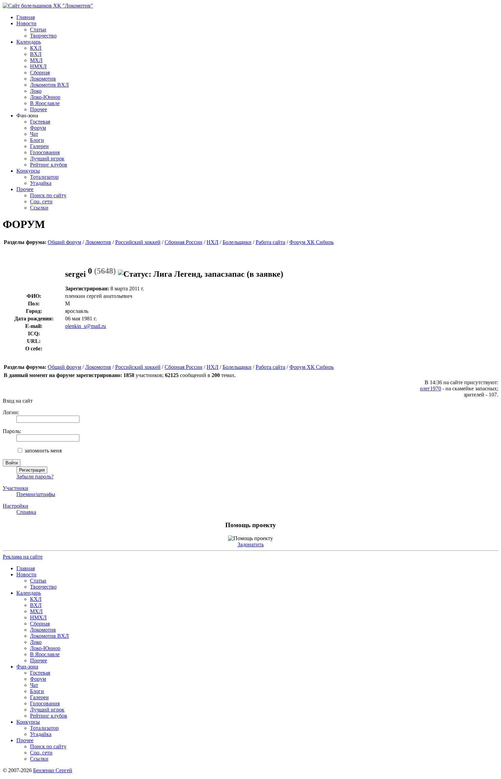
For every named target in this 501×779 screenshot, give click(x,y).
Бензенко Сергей (52, 770)
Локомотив (43, 79)
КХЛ (36, 48)
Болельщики (237, 242)
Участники (15, 488)
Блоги (37, 140)
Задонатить (251, 544)
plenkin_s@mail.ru (85, 326)
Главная (25, 17)
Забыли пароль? (35, 476)
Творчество (43, 36)
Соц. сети (41, 201)
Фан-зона (27, 666)
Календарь (28, 42)
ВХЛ (36, 54)
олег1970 (430, 388)
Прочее (38, 109)
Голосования (45, 152)
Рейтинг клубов (48, 165)
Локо (36, 91)
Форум (38, 128)
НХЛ (212, 242)
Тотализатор (44, 177)
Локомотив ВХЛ (49, 85)
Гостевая (40, 122)
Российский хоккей (138, 242)
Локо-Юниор (45, 97)
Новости (26, 23)
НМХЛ (38, 66)
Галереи (39, 146)
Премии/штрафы (35, 494)
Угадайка (40, 183)
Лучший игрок (47, 158)
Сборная (40, 72)
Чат (34, 134)
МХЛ (36, 60)
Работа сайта (270, 242)
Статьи (38, 29)
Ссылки (39, 208)
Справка (26, 512)
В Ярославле (45, 103)
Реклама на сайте (23, 557)
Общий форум (64, 242)
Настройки (15, 506)
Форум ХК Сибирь (311, 242)
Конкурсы (28, 171)
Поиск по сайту (48, 195)
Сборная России (183, 242)
